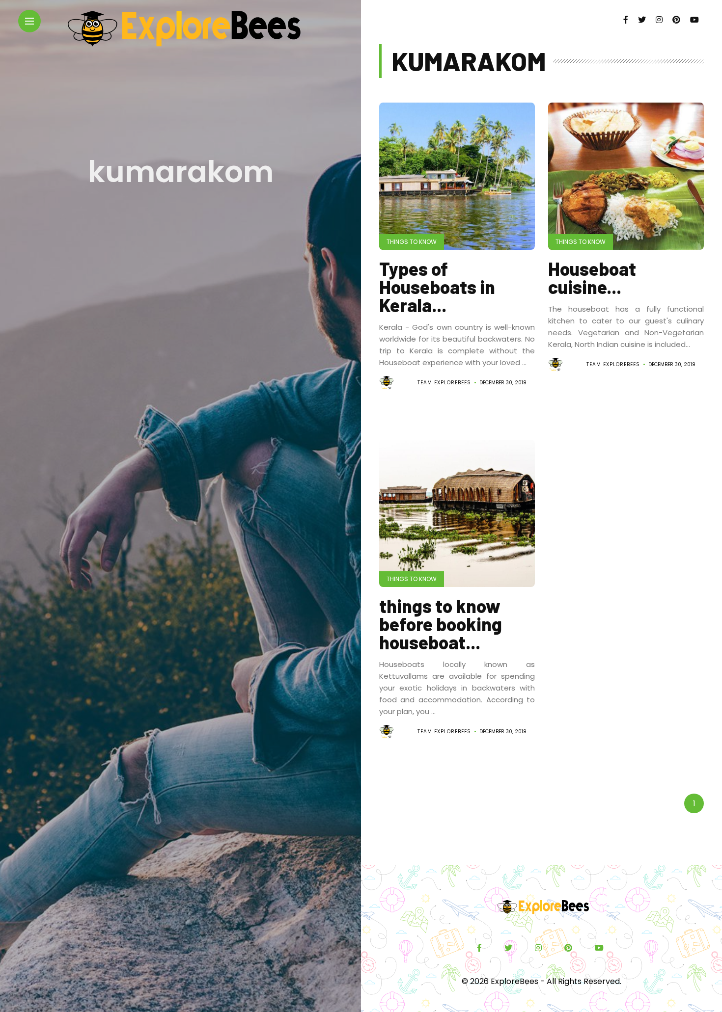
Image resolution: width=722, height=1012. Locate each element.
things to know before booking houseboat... (440, 624)
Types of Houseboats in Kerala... (437, 287)
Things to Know (412, 242)
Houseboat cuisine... (592, 277)
